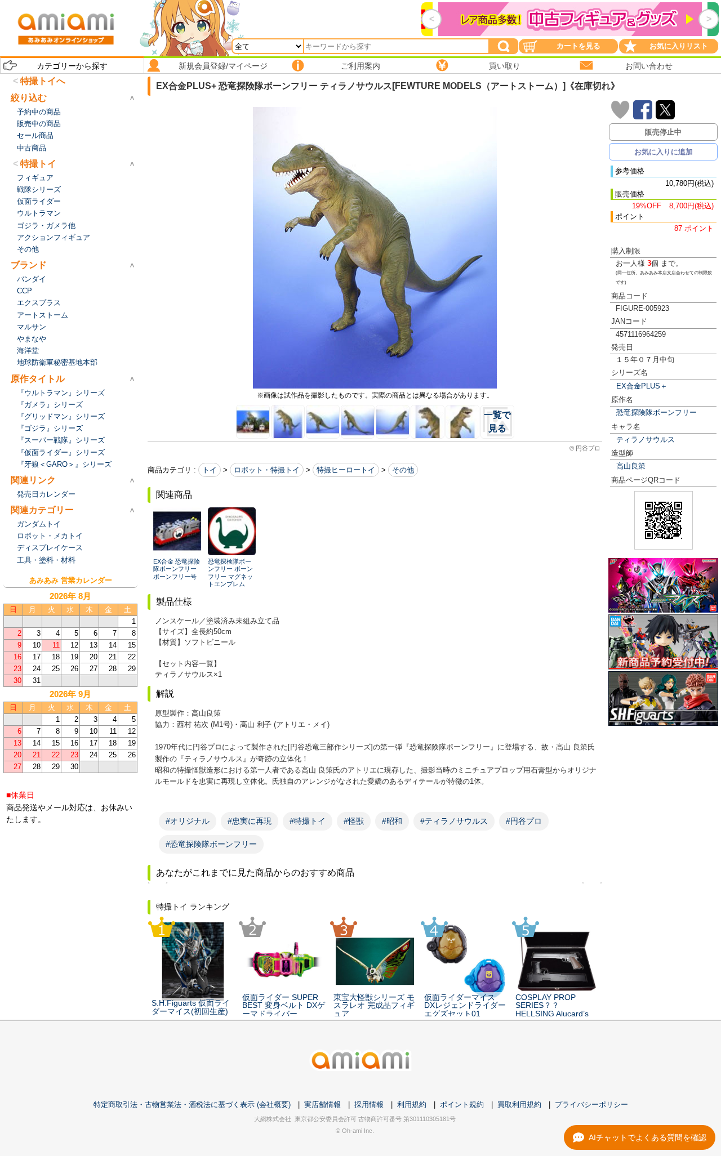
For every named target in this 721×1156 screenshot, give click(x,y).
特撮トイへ (42, 81)
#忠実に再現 (250, 820)
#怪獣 (354, 820)
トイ (209, 470)
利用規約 (411, 1104)
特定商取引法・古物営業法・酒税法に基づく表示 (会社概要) (192, 1104)
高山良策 (631, 466)
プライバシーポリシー (591, 1104)
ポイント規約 (462, 1104)
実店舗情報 (322, 1104)
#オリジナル (188, 820)
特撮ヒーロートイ (346, 470)
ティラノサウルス (645, 439)
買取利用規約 (519, 1104)
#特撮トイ (308, 820)
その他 (403, 470)
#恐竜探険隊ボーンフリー (211, 844)
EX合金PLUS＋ (641, 386)
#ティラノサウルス (454, 820)
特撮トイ (38, 163)
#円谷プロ (524, 820)
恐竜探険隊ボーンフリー (656, 412)
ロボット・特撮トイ (267, 470)
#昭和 (392, 820)
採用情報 (369, 1104)
